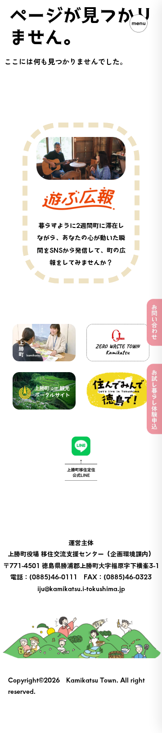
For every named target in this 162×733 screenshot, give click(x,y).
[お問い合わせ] (154, 322)
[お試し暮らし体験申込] (154, 399)
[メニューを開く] (139, 23)
